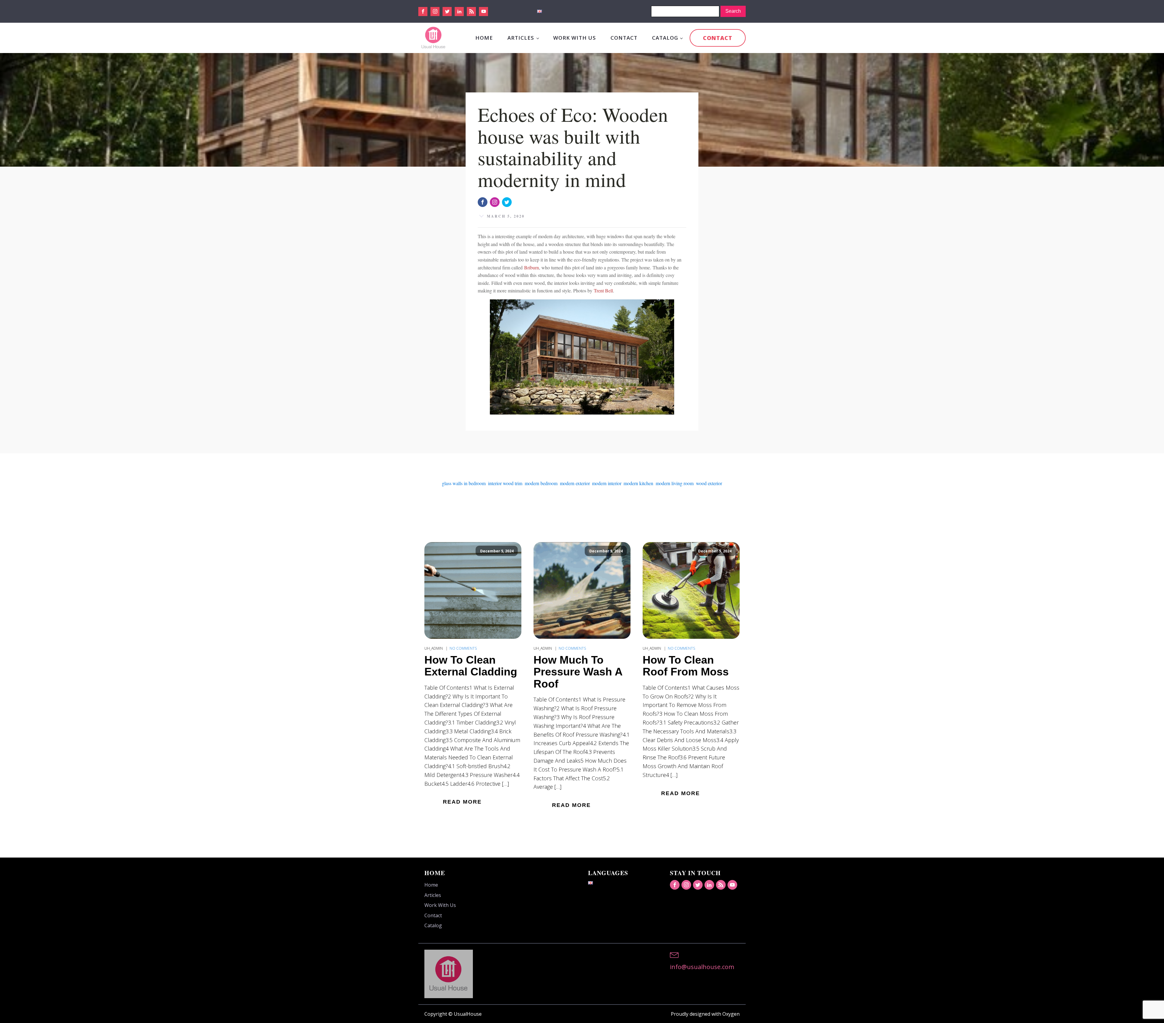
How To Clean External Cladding (470, 666)
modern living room (675, 483)
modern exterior (575, 483)
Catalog (665, 37)
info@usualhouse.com (702, 967)
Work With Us (574, 37)
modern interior (606, 483)
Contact (623, 37)
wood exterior (709, 483)
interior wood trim (505, 483)
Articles (520, 37)
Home (484, 37)
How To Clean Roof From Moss (686, 666)
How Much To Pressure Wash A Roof (578, 672)
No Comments (463, 648)
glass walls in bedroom (464, 483)
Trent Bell (603, 290)
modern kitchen (638, 483)
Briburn (531, 267)
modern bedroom (541, 483)
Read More (462, 802)
